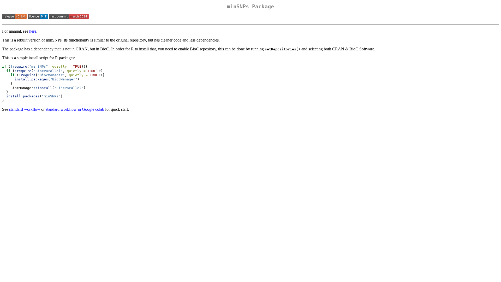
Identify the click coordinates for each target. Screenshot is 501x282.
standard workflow (24, 109)
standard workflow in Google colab (75, 109)
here (32, 31)
